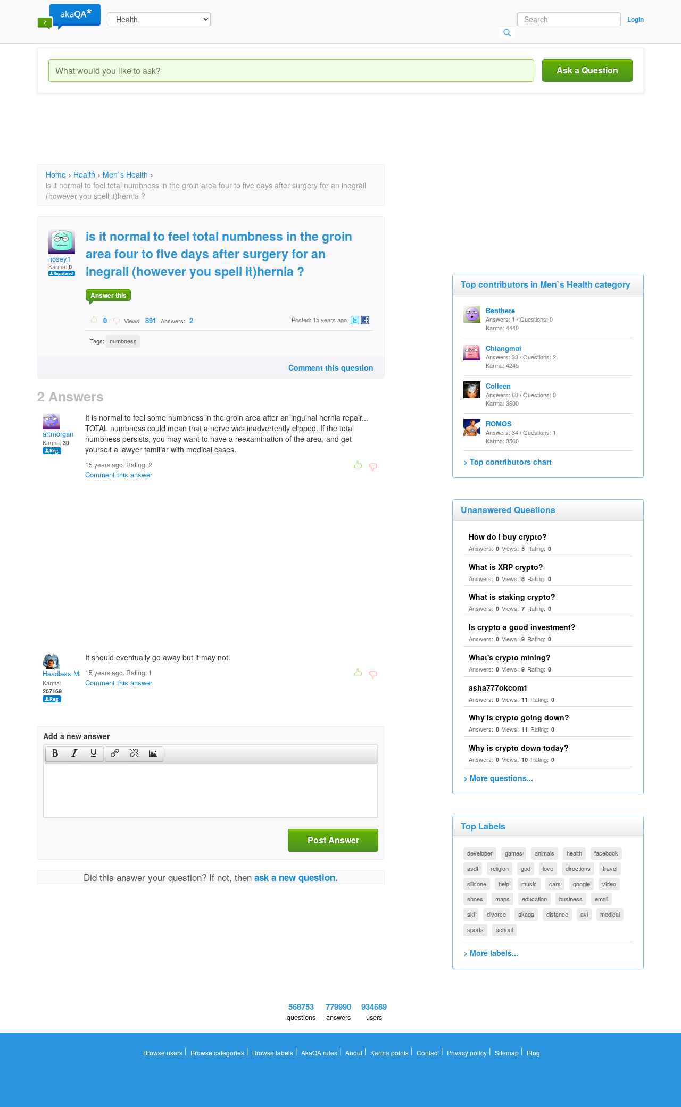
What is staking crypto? (512, 596)
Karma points (389, 1052)
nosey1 (59, 259)
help (504, 883)
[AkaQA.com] (69, 16)
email (601, 898)
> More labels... (490, 952)
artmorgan (58, 434)
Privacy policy (467, 1052)
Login (635, 19)
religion (500, 868)
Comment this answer (118, 474)
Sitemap (507, 1052)
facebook (606, 853)
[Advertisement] (231, 138)
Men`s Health (125, 174)
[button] (55, 754)
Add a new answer (76, 736)
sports (475, 929)
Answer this (108, 295)
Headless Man (65, 673)
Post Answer (333, 840)
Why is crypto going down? (519, 717)
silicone (476, 883)
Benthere (500, 310)
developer (480, 853)
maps (502, 898)
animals (544, 853)
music (529, 883)
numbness (123, 341)
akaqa (526, 914)
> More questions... (498, 778)
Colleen (498, 386)
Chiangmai (503, 348)
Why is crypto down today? (519, 747)
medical (610, 914)
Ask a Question (587, 70)
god (525, 868)
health (574, 853)
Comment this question (330, 367)
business (571, 898)
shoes (475, 898)
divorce (496, 914)
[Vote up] (94, 320)
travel (610, 868)
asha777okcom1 (498, 687)
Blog (533, 1052)
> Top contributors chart (507, 461)
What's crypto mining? (510, 657)
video (609, 883)
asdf (472, 868)
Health (84, 174)
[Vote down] (116, 320)
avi (584, 914)
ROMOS (499, 423)
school (504, 929)
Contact (428, 1052)
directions (578, 868)
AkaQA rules (319, 1052)
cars (555, 883)
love (548, 868)
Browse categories (217, 1052)
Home (56, 174)
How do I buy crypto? (508, 536)
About (353, 1052)
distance (557, 914)
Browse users (162, 1052)
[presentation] (55, 754)
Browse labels (272, 1052)
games (513, 853)
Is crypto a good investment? (522, 627)
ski (471, 914)
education (534, 898)
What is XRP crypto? (506, 566)
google (581, 883)
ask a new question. (296, 877)
